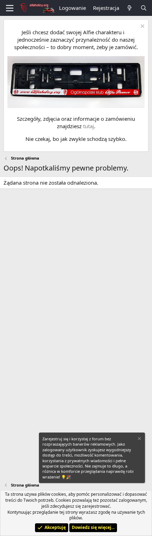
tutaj (88, 126)
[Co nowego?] (129, 7)
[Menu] (9, 8)
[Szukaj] (144, 7)
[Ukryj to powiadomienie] (142, 27)
